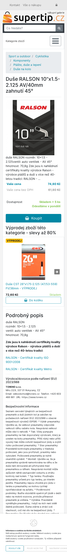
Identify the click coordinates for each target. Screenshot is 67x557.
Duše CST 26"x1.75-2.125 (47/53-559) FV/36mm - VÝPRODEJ (31, 286)
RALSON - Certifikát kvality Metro (29, 369)
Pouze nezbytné (35, 548)
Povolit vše (15, 548)
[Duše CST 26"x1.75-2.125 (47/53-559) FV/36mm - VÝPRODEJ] (33, 262)
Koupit (35, 218)
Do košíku (35, 300)
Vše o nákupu (32, 5)
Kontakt (15, 5)
